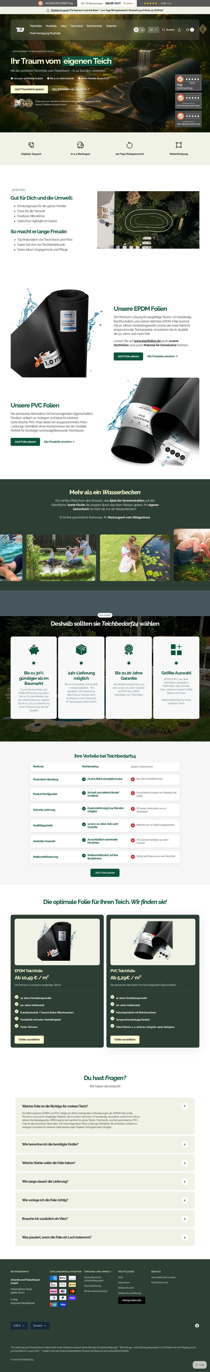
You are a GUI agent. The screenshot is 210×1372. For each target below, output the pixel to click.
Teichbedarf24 (26, 1359)
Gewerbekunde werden (163, 1277)
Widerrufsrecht (126, 1287)
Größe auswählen (29, 1039)
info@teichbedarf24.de (23, 1303)
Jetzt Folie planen (128, 356)
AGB (120, 1277)
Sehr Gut (113, 3)
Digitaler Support (60, 10)
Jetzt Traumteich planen (29, 89)
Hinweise (128, 3)
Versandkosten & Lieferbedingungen (93, 1279)
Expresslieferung (92, 1285)
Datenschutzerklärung (129, 1293)
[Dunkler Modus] (139, 30)
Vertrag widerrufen (131, 1300)
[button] (168, 29)
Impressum (124, 1282)
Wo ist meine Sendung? (96, 1291)
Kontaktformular (159, 1282)
